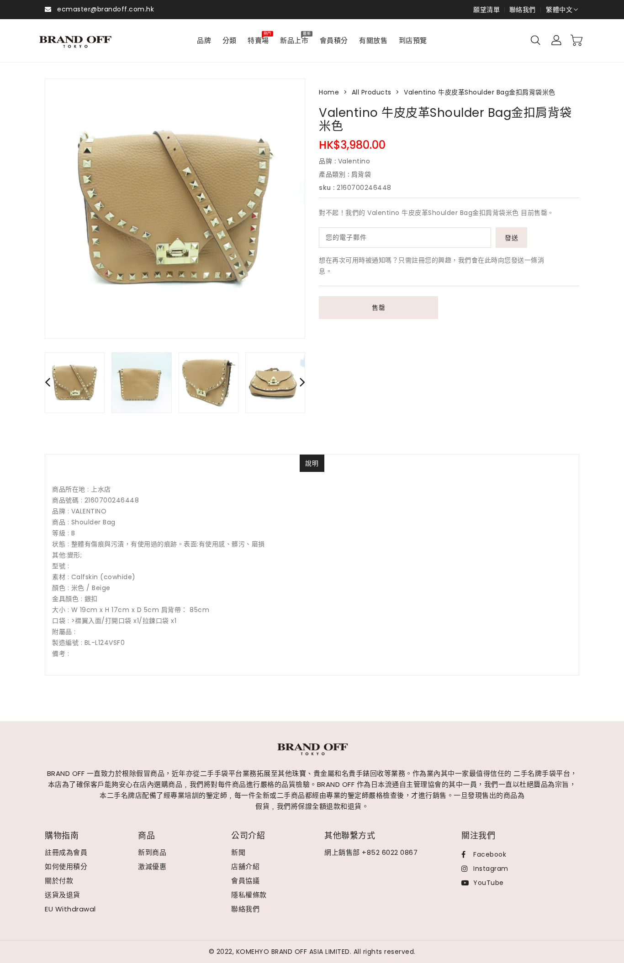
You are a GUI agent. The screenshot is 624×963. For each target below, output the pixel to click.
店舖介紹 (245, 866)
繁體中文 (559, 9)
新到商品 (152, 852)
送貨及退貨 (62, 895)
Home (329, 92)
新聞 (238, 852)
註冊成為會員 (66, 852)
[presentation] (47, 382)
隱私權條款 (249, 895)
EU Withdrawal (70, 909)
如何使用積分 (66, 866)
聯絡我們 (522, 9)
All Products (371, 92)
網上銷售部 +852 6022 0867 (371, 852)
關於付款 (59, 880)
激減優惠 (152, 866)
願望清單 (486, 9)
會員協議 (245, 880)
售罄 (378, 307)
